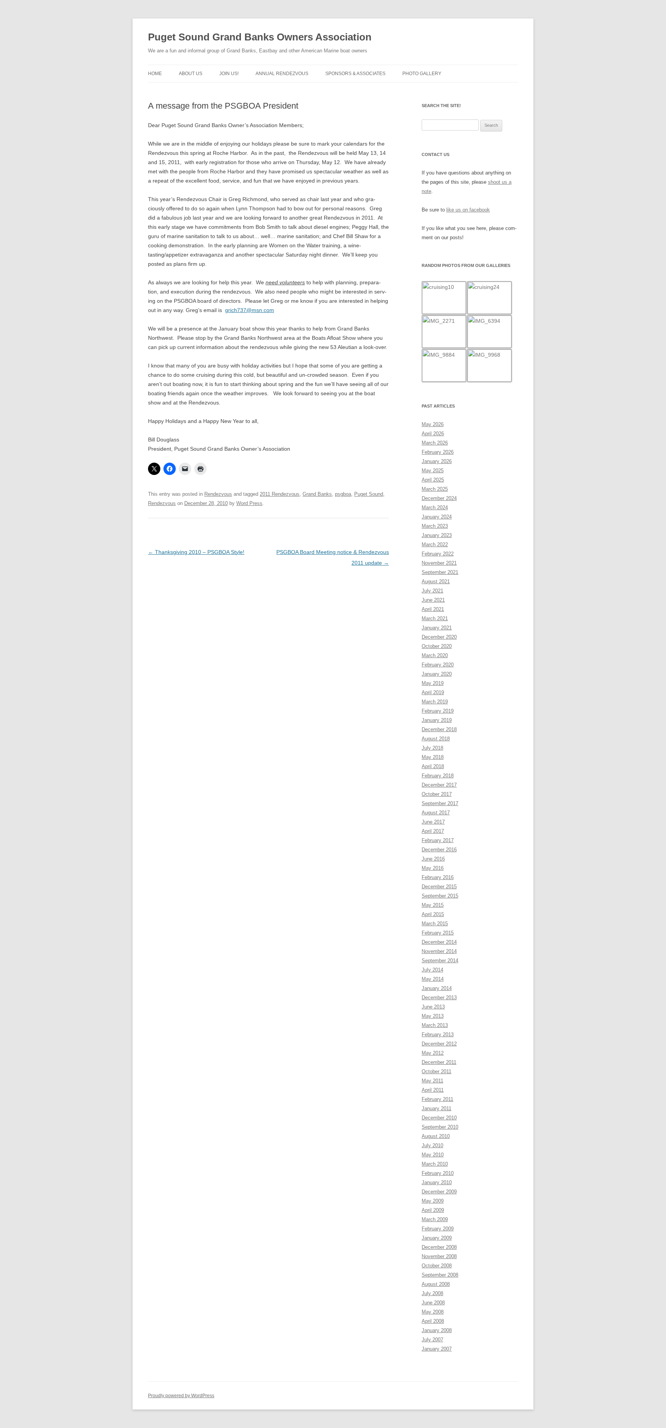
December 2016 (439, 849)
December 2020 (439, 637)
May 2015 (433, 905)
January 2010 (437, 1182)
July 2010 (432, 1145)
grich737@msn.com (249, 310)
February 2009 (438, 1229)
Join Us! (229, 73)
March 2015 (435, 923)
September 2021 (440, 572)
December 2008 (439, 1247)
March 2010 (435, 1164)
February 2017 (438, 840)
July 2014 (432, 970)
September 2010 (440, 1127)
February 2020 (438, 665)
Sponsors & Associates (355, 73)
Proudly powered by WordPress (181, 1395)
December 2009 (439, 1192)
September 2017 (440, 803)
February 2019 (438, 711)
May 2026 (433, 424)
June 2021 (433, 600)
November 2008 (439, 1256)
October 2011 (436, 1071)
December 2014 (439, 942)
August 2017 (436, 813)
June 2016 (433, 859)
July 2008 (432, 1293)
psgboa (343, 494)
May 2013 (433, 1016)
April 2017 (433, 831)
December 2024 (439, 498)
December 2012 (439, 1044)
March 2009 (435, 1219)
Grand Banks (317, 494)
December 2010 (439, 1118)
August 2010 (436, 1136)
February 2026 (438, 452)
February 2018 (438, 776)
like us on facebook (468, 210)
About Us (190, 73)
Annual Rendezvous (282, 73)
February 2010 (438, 1173)
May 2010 (433, 1155)
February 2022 (438, 554)
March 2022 (435, 544)
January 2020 (437, 674)
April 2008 (433, 1321)
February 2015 (438, 933)
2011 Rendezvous (279, 494)
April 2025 (433, 480)
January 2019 (437, 720)
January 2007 (437, 1349)
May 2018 (433, 757)
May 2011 (432, 1081)
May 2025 (433, 470)
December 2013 (439, 997)
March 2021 (435, 618)
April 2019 (433, 692)
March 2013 (435, 1025)
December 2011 (439, 1062)
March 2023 (435, 526)
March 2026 (435, 443)
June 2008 (433, 1303)
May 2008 (433, 1312)
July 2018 (432, 748)
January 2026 (437, 461)
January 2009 (437, 1238)
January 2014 (437, 988)
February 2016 (438, 877)
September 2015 (440, 896)
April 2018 (433, 766)
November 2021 (439, 563)
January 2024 (437, 517)
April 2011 (433, 1090)
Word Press (249, 503)
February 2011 (437, 1099)
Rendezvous (218, 494)
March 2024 (435, 507)
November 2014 (439, 951)
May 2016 (433, 868)
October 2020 (437, 646)
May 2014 (433, 979)
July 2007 (432, 1339)
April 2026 (433, 433)
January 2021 (437, 628)
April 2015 (433, 914)
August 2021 (436, 581)
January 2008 (437, 1330)
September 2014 (440, 960)
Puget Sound (368, 494)
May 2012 (433, 1053)
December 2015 (439, 886)
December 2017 (439, 785)
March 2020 (435, 655)
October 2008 (437, 1266)
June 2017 (433, 822)
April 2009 (433, 1210)
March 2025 (435, 489)
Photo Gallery (421, 73)
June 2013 (433, 1007)
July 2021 (432, 591)
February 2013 (438, 1034)
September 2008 (440, 1275)
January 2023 (437, 535)
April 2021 (433, 609)
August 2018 (436, 739)
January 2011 (436, 1108)
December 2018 (439, 729)
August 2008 (436, 1284)
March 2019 (435, 702)
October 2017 (437, 794)
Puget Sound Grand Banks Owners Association (260, 37)
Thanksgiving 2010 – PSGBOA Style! (196, 552)
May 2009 (433, 1201)
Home (155, 73)
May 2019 (433, 683)
